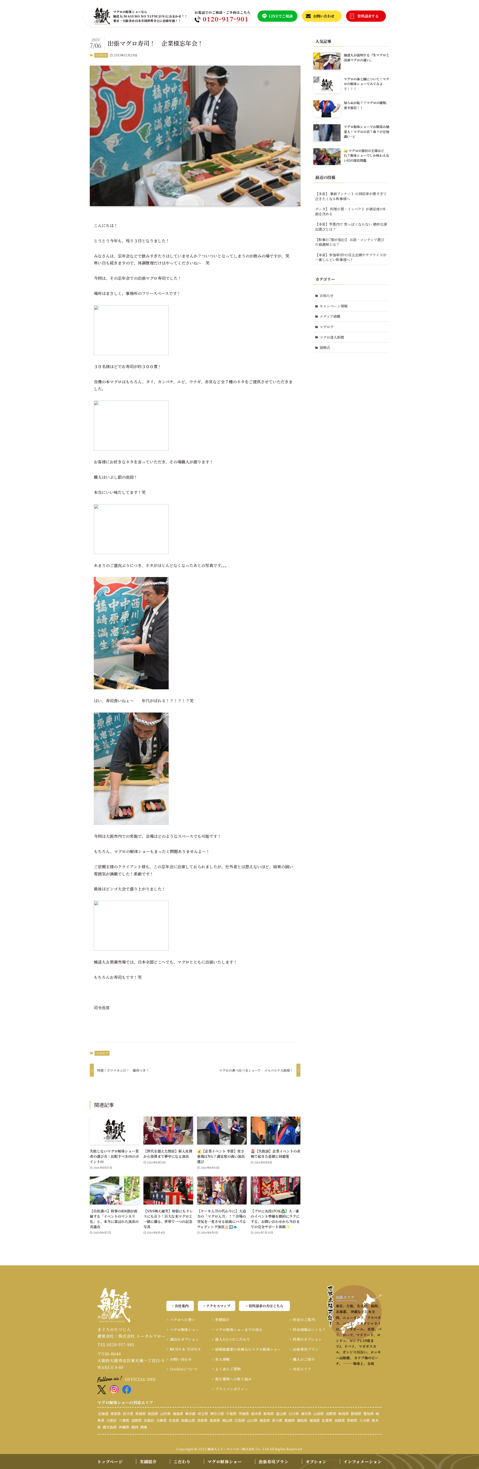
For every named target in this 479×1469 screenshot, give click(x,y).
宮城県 (140, 1413)
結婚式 (325, 347)
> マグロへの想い (180, 1319)
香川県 (277, 1420)
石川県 (293, 1413)
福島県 (178, 1413)
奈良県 (174, 1420)
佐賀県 (327, 1420)
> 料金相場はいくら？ (308, 1329)
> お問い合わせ (179, 1359)
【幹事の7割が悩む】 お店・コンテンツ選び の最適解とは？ (349, 242)
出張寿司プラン (274, 1462)
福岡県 (314, 1420)
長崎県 (339, 1420)
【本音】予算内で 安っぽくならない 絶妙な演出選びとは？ (351, 227)
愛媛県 (289, 1420)
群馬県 (268, 1413)
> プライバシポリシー (230, 1388)
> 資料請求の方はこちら (264, 1305)
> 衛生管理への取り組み (232, 1378)
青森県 (115, 1413)
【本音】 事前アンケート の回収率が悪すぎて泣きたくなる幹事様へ (351, 196)
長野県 (331, 1413)
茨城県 (244, 1413)
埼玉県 (203, 1413)
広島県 (240, 1420)
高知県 (302, 1420)
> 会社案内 (180, 1305)
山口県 (252, 1420)
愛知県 (368, 1413)
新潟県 (343, 1413)
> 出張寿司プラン (304, 1349)
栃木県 (256, 1413)
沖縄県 (124, 1427)
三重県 (124, 1420)
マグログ (101, 55)
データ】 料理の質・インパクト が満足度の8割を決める (350, 211)
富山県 (281, 1413)
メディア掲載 (330, 316)
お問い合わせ (324, 15)
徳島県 (264, 1420)
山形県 (165, 1413)
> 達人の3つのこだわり (231, 1339)
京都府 (149, 1420)
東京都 (190, 1413)
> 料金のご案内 (302, 1319)
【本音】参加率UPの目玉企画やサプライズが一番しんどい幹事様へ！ (350, 257)
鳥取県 (202, 1420)
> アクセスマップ (216, 1305)
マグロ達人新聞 (332, 337)
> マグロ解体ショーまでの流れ (237, 1329)
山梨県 (318, 1413)
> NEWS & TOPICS (183, 1349)
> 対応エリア (300, 1368)
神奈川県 (217, 1413)
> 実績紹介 (221, 1319)
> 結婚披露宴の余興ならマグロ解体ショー (246, 1349)
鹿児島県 (110, 1427)
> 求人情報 (221, 1359)
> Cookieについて (182, 1368)
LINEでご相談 (281, 15)
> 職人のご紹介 (302, 1359)
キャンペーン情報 (334, 305)
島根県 (215, 1420)
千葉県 (231, 1413)
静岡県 (356, 1413)
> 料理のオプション (306, 1339)
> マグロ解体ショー (182, 1329)
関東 (143, 1427)
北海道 (103, 1413)
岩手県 (128, 1413)
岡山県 (227, 1420)
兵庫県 (161, 1420)
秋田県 (153, 1413)
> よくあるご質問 (226, 1368)
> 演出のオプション (182, 1339)
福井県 (306, 1413)
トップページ (110, 1462)
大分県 (364, 1420)
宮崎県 (352, 1420)
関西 (134, 1427)
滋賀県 (136, 1420)
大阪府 (111, 1420)
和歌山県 (188, 1420)
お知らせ (327, 295)
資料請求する (368, 15)
